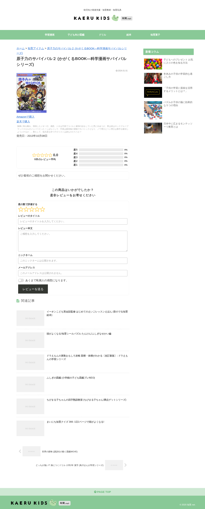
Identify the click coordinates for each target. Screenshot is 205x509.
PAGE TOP (103, 491)
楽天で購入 (23, 121)
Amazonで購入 (26, 116)
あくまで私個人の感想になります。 (47, 280)
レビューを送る (33, 289)
